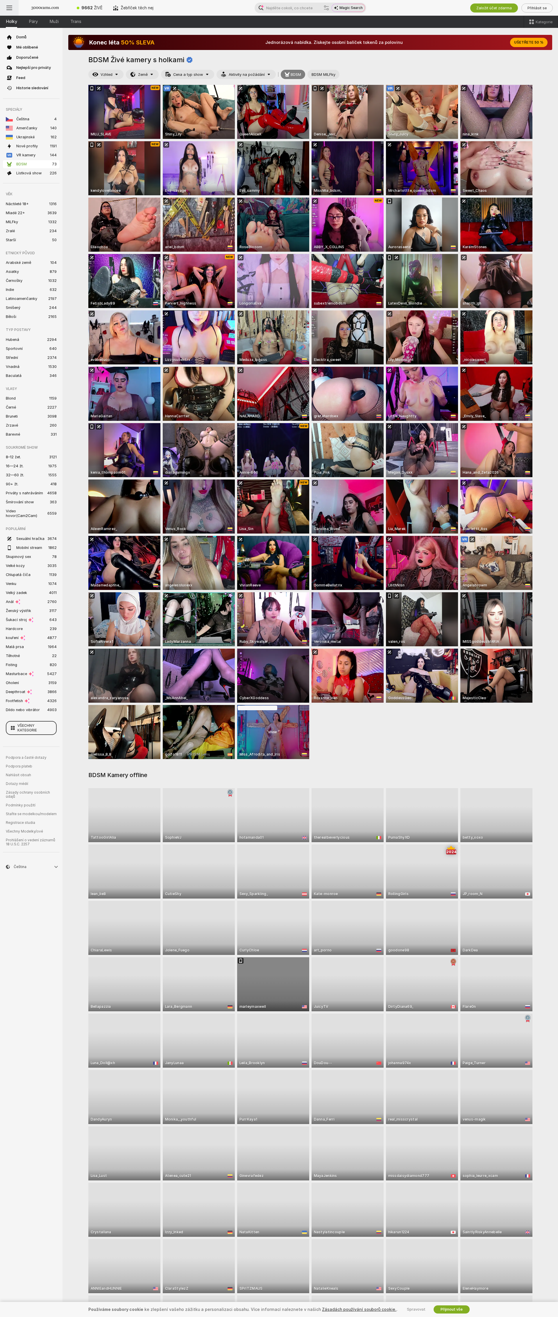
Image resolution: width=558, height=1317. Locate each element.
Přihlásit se (537, 8)
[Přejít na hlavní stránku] (45, 8)
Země (143, 74)
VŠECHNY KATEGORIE (27, 728)
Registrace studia (20, 823)
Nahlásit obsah (18, 775)
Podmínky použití (20, 805)
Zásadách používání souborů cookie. (359, 1309)
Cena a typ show (188, 74)
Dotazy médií (17, 784)
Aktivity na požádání (247, 74)
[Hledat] (326, 8)
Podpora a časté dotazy (26, 758)
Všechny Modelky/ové (24, 831)
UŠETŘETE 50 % (528, 42)
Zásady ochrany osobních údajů (28, 794)
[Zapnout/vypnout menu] (9, 8)
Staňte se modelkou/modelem (31, 814)
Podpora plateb (19, 766)
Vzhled (106, 74)
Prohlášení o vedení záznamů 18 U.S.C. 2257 (30, 842)
